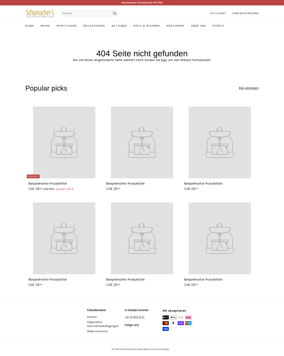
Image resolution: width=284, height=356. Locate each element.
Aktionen (119, 25)
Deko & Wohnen (147, 25)
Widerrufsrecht (97, 331)
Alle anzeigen (249, 88)
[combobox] (89, 13)
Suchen (92, 317)
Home (29, 25)
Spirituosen (67, 25)
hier (164, 60)
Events (218, 25)
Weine (45, 25)
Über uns (198, 25)
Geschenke (175, 25)
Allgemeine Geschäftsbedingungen (103, 324)
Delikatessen (94, 25)
